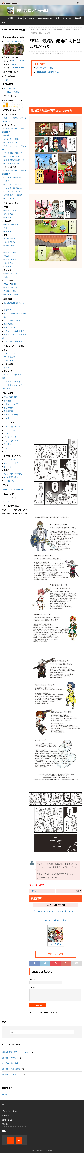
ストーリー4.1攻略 (44, 67)
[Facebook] (10, 1140)
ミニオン (7, 444)
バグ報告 (18, 473)
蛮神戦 (58, 18)
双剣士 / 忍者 (9, 245)
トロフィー (8, 466)
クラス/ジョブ (67, 18)
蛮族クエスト (9, 360)
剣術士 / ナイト (10, 210)
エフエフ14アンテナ (12, 501)
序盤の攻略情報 (10, 397)
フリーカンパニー (11, 430)
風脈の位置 (78, 18)
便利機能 (10, 18)
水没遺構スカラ (10, 142)
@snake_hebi (18, 67)
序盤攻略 (19, 18)
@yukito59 (15, 64)
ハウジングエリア (11, 440)
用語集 (4, 23)
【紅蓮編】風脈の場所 (13, 188)
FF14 (61, 53)
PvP (5, 451)
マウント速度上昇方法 (13, 320)
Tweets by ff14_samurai (12, 489)
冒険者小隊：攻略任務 (13, 153)
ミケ (6, 79)
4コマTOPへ (55, 944)
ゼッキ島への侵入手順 (13, 341)
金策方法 (7, 310)
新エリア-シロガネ (11, 156)
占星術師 (7, 231)
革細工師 (7, 291)
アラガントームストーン (14, 191)
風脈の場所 (8, 324)
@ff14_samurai (17, 60)
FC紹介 (7, 433)
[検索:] (42, 1032)
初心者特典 (8, 407)
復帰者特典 (8, 411)
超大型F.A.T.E (9, 327)
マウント (7, 447)
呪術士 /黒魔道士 (11, 259)
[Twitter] (19, 1140)
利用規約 (5, 1115)
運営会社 (5, 1124)
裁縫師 (15, 291)
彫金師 (14, 287)
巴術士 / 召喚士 (10, 263)
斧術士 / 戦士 (9, 214)
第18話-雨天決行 (9, 1057)
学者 (6, 228)
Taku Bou (52, 53)
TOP (3, 18)
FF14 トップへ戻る (56, 954)
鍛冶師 (14, 284)
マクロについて (10, 459)
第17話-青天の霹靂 (10, 1063)
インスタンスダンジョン (45, 18)
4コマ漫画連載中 (11, 477)
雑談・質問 (8, 473)
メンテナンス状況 (11, 463)
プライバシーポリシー (11, 1111)
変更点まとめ (9, 198)
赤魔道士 (7, 266)
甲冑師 (7, 287)
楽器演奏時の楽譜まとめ (14, 160)
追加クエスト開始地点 (13, 195)
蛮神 (4, 378)
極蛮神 (7, 181)
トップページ (9, 88)
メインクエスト (29, 18)
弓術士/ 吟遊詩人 (11, 252)
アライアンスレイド (12, 381)
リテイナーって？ (11, 404)
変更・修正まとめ (11, 163)
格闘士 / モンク (10, 238)
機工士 (7, 256)
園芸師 (14, 273)
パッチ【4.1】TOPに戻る (55, 920)
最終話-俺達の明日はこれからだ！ (16, 1052)
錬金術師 (7, 294)
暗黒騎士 (7, 217)
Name (32, 979)
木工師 (7, 284)
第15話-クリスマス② (11, 1074)
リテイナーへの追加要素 (14, 331)
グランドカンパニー (12, 426)
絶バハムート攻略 (11, 139)
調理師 (15, 294)
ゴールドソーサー (11, 437)
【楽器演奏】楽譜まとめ (47, 72)
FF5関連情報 (9, 480)
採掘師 (7, 273)
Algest (5, 1094)
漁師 (6, 277)
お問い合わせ (7, 1120)
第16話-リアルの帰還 (11, 1069)
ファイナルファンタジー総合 (50, 29)
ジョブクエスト (10, 357)
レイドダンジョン (11, 385)
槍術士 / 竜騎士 (10, 242)
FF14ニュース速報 (11, 92)
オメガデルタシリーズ (13, 177)
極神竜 (7, 135)
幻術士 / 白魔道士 (11, 224)
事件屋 (7, 367)
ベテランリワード (11, 414)
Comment (33, 987)
